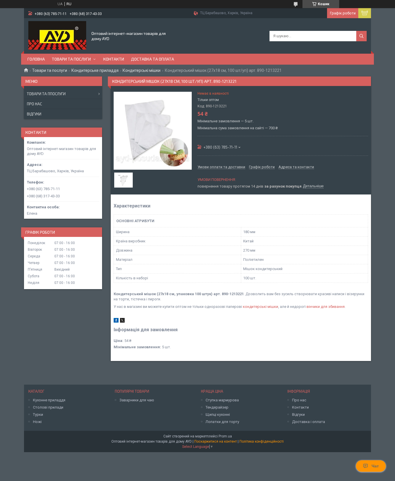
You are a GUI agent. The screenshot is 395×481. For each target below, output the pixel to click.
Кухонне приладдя (49, 400)
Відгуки (34, 114)
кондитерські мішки (260, 306)
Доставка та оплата (152, 59)
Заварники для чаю (136, 400)
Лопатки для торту (222, 422)
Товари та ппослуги (46, 93)
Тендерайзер (217, 407)
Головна (36, 59)
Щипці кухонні (218, 414)
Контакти (113, 59)
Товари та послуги (71, 59)
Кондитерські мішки (141, 70)
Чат (375, 466)
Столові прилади (48, 407)
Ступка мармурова (222, 400)
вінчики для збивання (326, 306)
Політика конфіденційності (261, 441)
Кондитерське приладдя (95, 70)
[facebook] (116, 321)
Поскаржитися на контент (215, 441)
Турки (38, 414)
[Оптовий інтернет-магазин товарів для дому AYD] (57, 35)
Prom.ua (225, 436)
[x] (122, 321)
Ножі (37, 422)
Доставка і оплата (308, 422)
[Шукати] (361, 36)
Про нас (34, 104)
